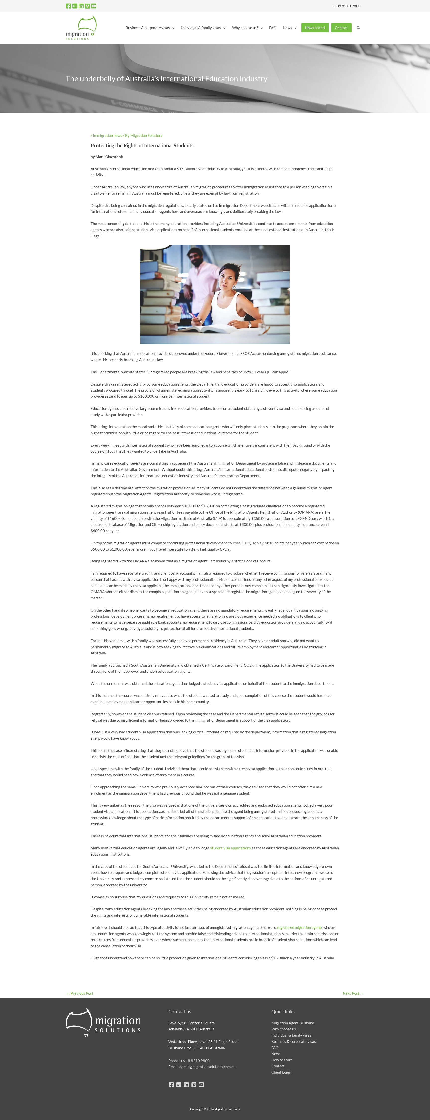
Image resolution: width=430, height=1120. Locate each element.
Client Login (281, 1072)
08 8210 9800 (348, 6)
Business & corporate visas (293, 1041)
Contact (278, 1066)
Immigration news (107, 135)
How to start (281, 1060)
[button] (358, 27)
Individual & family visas (291, 1035)
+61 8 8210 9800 (195, 1060)
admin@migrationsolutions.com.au (207, 1066)
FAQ (275, 1047)
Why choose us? (284, 1029)
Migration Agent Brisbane (292, 1023)
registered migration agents (300, 927)
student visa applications (230, 848)
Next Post (353, 993)
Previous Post (79, 993)
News (276, 1053)
